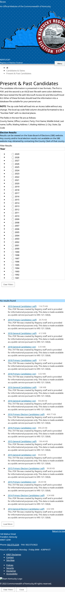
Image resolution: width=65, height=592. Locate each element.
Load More (7, 524)
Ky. (3, 1)
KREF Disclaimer (13, 554)
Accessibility (12, 573)
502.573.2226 (13, 544)
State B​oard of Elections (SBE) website (45, 135)
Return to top (58, 531)
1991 (16, 278)
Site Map (10, 560)
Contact (10, 557)
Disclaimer (11, 570)
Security (10, 568)
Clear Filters (8, 284)
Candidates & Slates (15, 70)
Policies (9, 565)
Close (21, 589)
